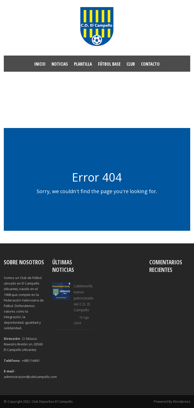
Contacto (150, 64)
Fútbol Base (109, 64)
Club (131, 64)
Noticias (60, 64)
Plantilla (83, 64)
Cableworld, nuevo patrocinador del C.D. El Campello (84, 298)
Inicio (39, 64)
